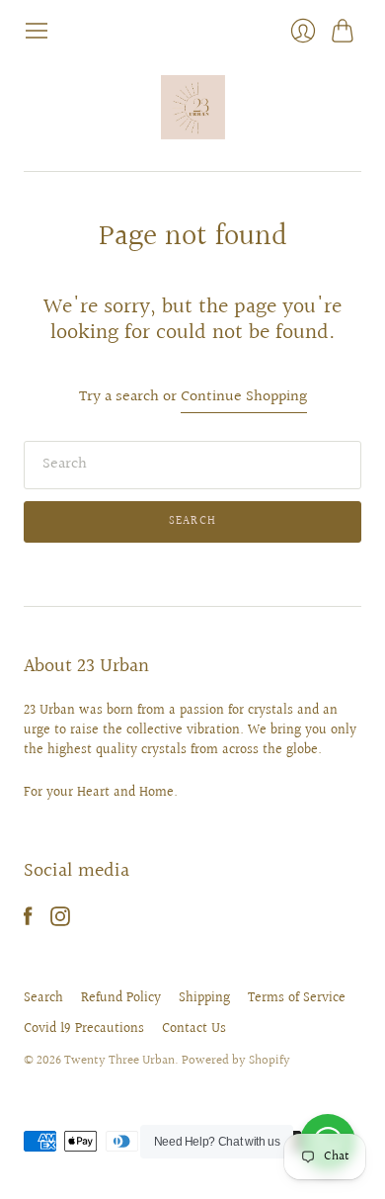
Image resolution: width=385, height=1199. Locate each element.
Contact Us (194, 1029)
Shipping (204, 998)
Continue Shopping (244, 397)
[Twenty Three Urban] (193, 107)
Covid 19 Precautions (84, 1029)
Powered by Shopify (236, 1061)
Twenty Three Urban (119, 1061)
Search (43, 998)
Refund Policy (121, 998)
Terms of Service (297, 998)
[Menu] (36, 30)
